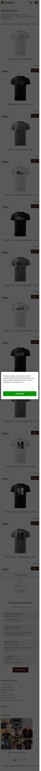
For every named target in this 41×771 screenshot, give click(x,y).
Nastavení (20, 388)
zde (22, 382)
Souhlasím (20, 394)
